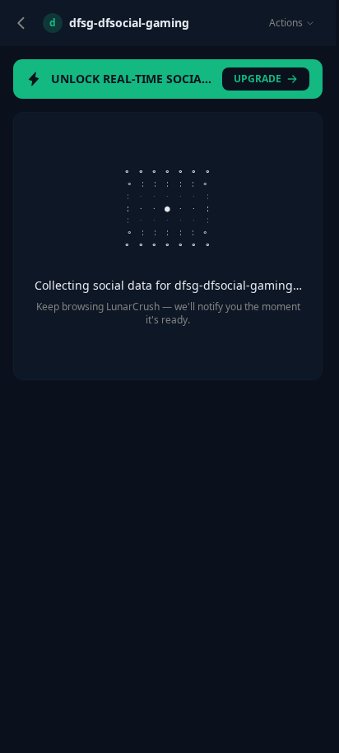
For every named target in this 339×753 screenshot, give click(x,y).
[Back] (21, 23)
